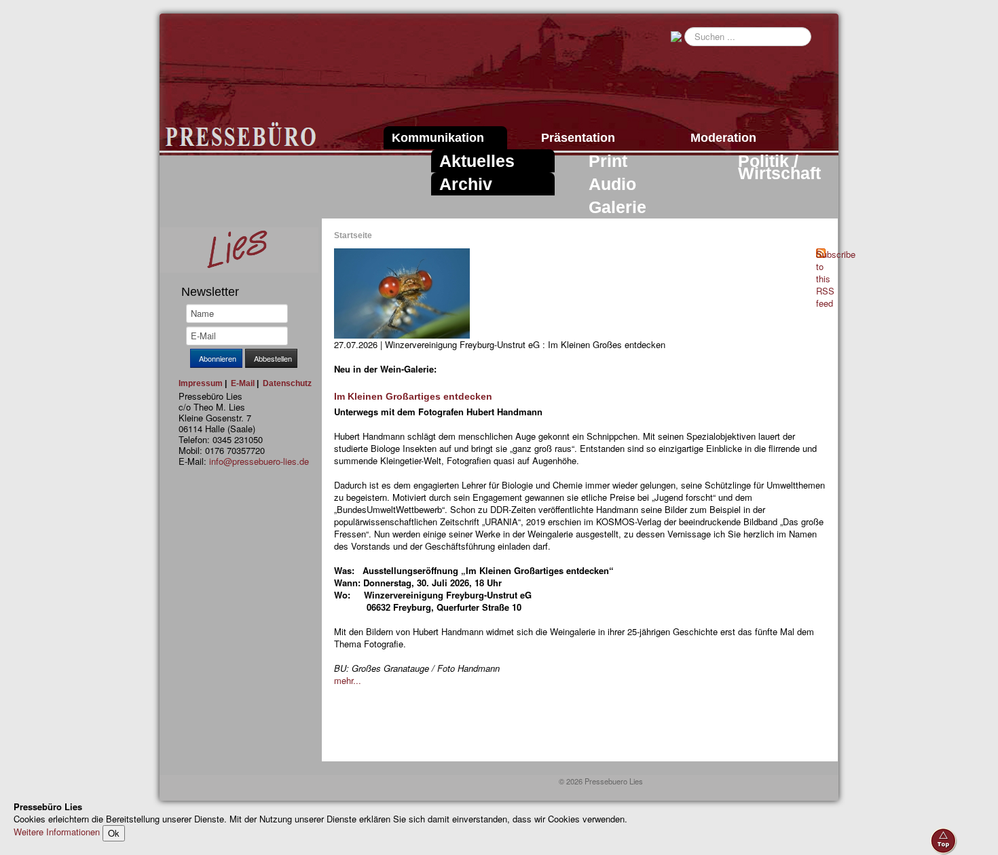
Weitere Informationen (57, 831)
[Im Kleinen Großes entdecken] (402, 292)
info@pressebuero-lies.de (259, 461)
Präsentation (578, 138)
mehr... (347, 680)
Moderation (723, 138)
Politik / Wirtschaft (779, 167)
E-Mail (243, 383)
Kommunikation (438, 138)
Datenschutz (287, 383)
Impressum (201, 383)
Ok (113, 832)
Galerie (617, 206)
